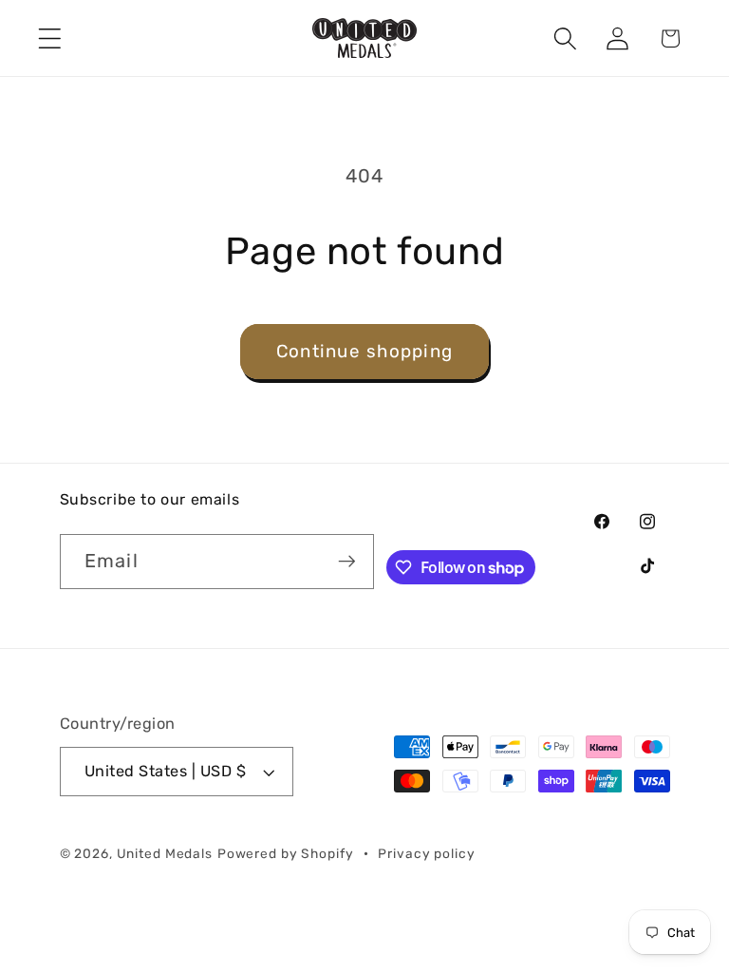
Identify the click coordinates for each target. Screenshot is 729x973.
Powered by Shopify (285, 853)
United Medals (165, 853)
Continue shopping (364, 351)
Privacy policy (426, 853)
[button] (50, 38)
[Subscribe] (347, 561)
